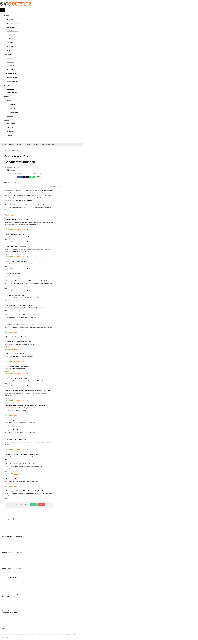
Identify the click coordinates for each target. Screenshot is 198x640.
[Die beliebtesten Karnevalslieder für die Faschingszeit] (13, 591)
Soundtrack (11, 150)
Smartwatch (10, 135)
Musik (6, 15)
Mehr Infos (42, 173)
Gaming (6, 85)
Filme (16, 150)
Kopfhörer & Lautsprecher (47, 144)
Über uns (37, 634)
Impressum (18, 634)
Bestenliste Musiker (13, 23)
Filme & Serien (8, 54)
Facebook (58, 634)
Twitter (64, 634)
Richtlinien (43, 634)
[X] (26, 177)
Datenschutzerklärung (28, 634)
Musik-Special (11, 27)
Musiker (12, 104)
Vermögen (10, 100)
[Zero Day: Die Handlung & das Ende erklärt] (13, 565)
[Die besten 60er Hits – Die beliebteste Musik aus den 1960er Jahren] (13, 607)
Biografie (10, 116)
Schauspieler (14, 112)
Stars (6, 96)
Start (6, 150)
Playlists (10, 19)
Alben (9, 38)
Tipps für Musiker (12, 31)
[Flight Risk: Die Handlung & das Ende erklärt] (13, 549)
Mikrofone (10, 131)
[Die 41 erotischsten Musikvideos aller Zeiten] (13, 623)
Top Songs (10, 42)
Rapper (12, 108)
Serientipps (10, 62)
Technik (6, 120)
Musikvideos (10, 46)
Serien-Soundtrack (12, 81)
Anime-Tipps (10, 65)
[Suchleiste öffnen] (2, 140)
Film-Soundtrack (12, 77)
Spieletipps (10, 89)
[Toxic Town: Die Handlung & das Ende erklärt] (13, 533)
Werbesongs (11, 35)
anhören (16, 332)
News (8, 50)
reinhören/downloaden (20, 229)
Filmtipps (10, 58)
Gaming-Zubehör (12, 92)
